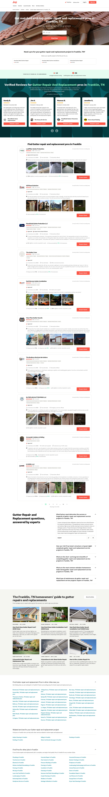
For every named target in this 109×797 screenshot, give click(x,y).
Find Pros (54, 38)
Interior (15, 6)
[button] (32, 167)
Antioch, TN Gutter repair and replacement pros (53, 702)
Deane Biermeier (45, 624)
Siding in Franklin (45, 737)
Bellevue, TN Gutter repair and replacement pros (26, 704)
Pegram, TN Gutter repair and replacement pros (53, 705)
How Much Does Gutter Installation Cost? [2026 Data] (54, 628)
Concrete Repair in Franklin (48, 757)
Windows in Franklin (46, 778)
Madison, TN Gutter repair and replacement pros (82, 713)
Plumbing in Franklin (18, 757)
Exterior (20, 6)
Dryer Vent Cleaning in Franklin (77, 781)
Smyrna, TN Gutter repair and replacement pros (53, 720)
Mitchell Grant (74, 624)
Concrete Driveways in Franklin (77, 757)
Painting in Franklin (74, 737)
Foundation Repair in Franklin (77, 773)
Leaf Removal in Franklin (76, 776)
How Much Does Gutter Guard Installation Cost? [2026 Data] (79, 628)
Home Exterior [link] (16, 9)
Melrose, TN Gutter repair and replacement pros (53, 694)
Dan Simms (15, 624)
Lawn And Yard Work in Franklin (21, 773)
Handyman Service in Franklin (21, 781)
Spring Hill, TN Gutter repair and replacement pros (54, 697)
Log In (84, 2)
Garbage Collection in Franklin (49, 781)
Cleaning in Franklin (46, 770)
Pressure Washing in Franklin (48, 762)
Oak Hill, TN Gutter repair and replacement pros (25, 706)
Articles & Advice (40, 6)
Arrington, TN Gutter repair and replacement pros (26, 718)
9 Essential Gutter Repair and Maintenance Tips (22, 660)
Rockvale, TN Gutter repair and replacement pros (82, 695)
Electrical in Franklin (18, 762)
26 (63, 504)
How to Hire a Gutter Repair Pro (80, 659)
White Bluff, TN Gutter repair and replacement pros (82, 710)
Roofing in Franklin (18, 740)
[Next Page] (67, 504)
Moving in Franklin (18, 770)
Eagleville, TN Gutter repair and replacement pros (54, 710)
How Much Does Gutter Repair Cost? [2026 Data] (24, 628)
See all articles (90, 597)
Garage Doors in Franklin (76, 778)
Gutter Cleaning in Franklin (20, 737)
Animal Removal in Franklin (76, 768)
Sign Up (92, 2)
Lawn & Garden (27, 6)
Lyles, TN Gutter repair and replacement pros (81, 707)
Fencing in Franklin (18, 768)
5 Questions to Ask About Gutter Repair (54, 659)
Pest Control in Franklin (47, 760)
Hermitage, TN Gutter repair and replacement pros (82, 698)
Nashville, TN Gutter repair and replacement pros (26, 701)
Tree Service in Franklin (19, 760)
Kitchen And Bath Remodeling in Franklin (24, 765)
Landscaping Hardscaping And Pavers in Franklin (82, 765)
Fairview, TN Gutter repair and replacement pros (54, 699)
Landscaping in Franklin (19, 776)
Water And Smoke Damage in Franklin (51, 740)
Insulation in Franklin (46, 768)
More (33, 6)
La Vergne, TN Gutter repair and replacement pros (54, 707)
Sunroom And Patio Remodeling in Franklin (52, 773)
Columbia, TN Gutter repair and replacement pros (82, 692)
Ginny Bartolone (17, 656)
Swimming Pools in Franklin (20, 778)
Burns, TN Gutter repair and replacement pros (81, 700)
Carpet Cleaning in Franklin (48, 776)
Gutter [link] (27, 9)
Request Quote (83, 177)
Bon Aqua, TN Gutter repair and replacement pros (82, 690)
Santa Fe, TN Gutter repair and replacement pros (54, 717)
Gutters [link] (22, 9)
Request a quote (14, 123)
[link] (5, 119)
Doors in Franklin (73, 770)
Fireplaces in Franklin (75, 762)
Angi (71, 656)
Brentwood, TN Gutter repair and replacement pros (26, 690)
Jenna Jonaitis (45, 656)
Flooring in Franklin (46, 765)
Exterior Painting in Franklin (76, 760)
